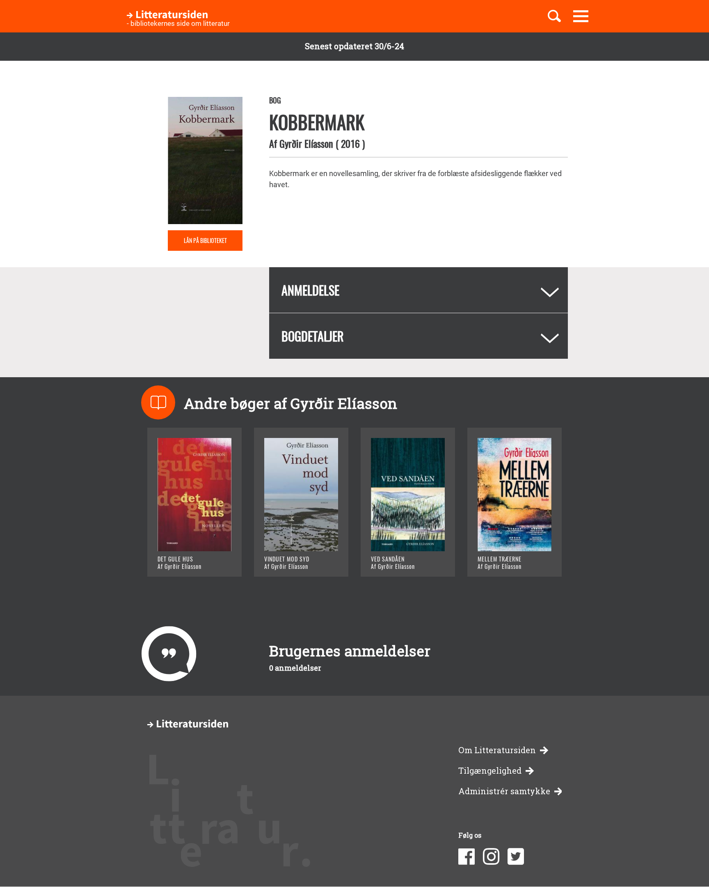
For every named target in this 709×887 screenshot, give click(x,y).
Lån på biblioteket (205, 240)
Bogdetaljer (312, 336)
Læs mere (184, 560)
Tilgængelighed (489, 770)
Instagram (491, 856)
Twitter (516, 856)
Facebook (466, 856)
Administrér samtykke (504, 791)
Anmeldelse (310, 290)
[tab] (418, 290)
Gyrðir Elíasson (306, 143)
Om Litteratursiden (497, 750)
